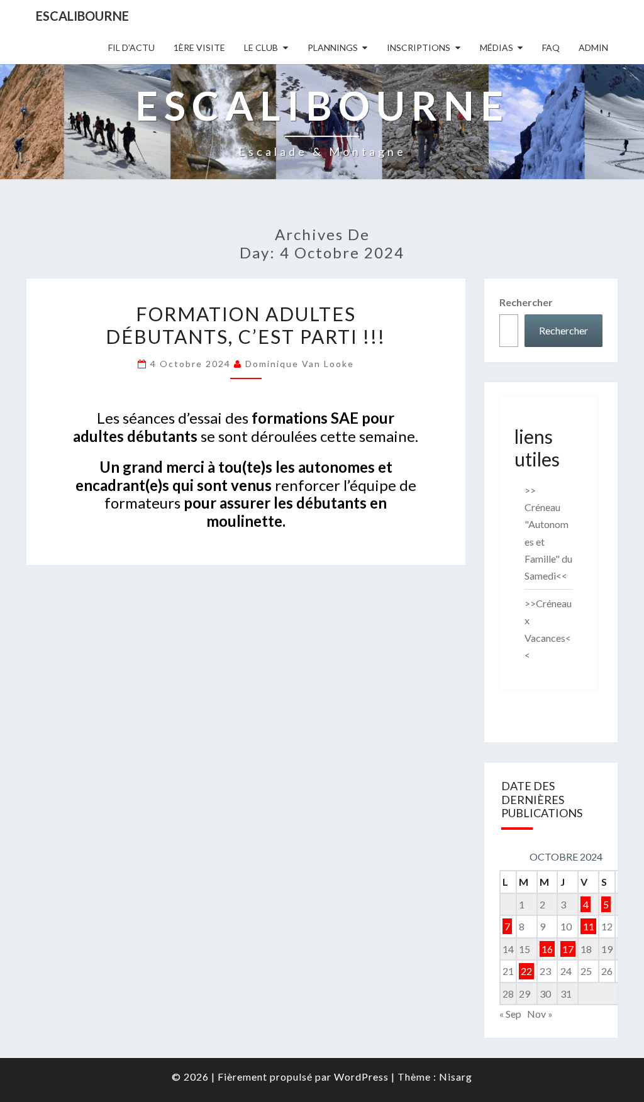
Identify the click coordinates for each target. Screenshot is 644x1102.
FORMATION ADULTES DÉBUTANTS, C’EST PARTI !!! (246, 325)
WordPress (361, 1077)
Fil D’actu (131, 47)
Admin (593, 47)
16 (547, 949)
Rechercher (526, 302)
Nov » (540, 1014)
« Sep (510, 1014)
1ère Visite (199, 47)
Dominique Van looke (299, 363)
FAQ (551, 47)
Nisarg (455, 1077)
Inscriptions (418, 47)
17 (568, 949)
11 (588, 926)
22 (526, 971)
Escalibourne (82, 15)
